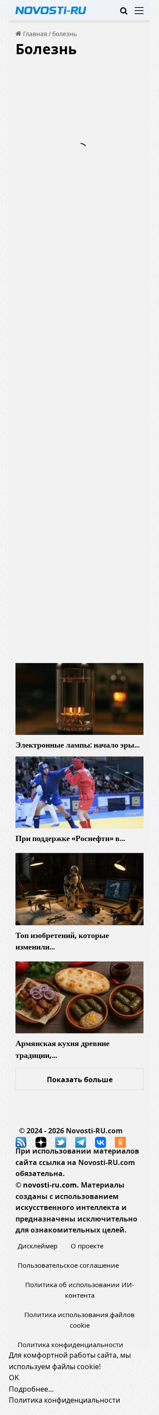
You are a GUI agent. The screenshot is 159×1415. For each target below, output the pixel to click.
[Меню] (139, 13)
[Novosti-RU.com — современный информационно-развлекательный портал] (50, 10)
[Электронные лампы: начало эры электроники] (79, 699)
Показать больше (80, 1079)
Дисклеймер (37, 1245)
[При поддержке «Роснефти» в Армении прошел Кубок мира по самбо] (79, 792)
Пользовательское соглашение (68, 1265)
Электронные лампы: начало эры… (77, 744)
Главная (34, 34)
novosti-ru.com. (51, 1185)
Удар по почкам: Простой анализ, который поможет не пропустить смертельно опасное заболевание (79, 121)
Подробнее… (31, 1389)
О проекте (87, 1245)
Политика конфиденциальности (70, 1344)
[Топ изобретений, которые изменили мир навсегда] (79, 889)
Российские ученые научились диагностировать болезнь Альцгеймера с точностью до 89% (79, 333)
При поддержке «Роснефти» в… (70, 838)
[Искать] (123, 13)
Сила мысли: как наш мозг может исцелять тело (75, 571)
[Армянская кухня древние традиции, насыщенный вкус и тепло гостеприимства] (79, 997)
